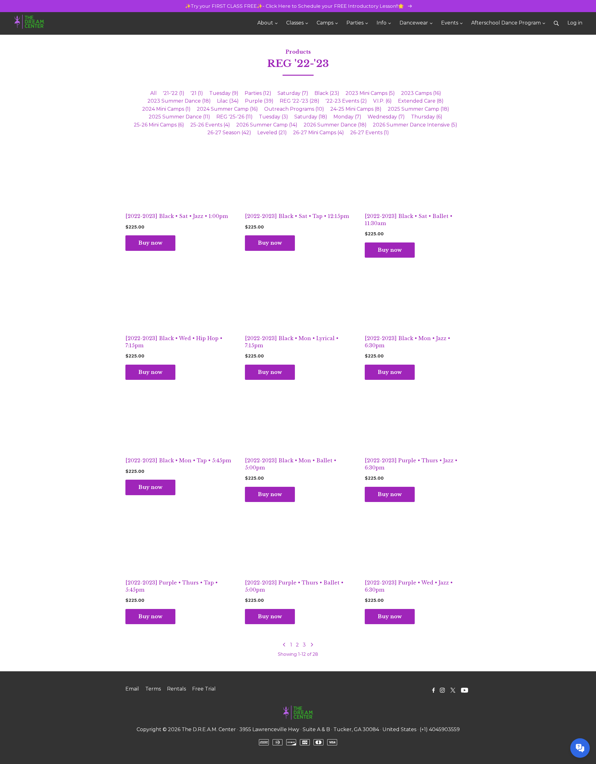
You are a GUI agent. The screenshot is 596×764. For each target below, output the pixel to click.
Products (298, 52)
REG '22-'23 (299, 101)
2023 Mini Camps (370, 93)
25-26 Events (210, 125)
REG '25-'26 (234, 117)
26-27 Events (369, 132)
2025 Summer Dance (179, 117)
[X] (452, 690)
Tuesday (223, 93)
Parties (258, 93)
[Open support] (580, 748)
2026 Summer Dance (335, 125)
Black (326, 93)
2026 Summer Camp (266, 125)
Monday (347, 117)
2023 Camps (421, 93)
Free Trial (204, 689)
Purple (259, 101)
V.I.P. (382, 101)
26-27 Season (229, 132)
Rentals (176, 689)
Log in (574, 23)
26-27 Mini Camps (318, 132)
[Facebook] (433, 690)
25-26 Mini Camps (159, 125)
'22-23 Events (346, 101)
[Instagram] (442, 690)
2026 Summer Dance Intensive (415, 125)
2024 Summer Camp (227, 109)
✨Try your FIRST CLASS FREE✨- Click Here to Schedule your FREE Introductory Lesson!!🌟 (295, 6)
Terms (153, 689)
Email (132, 689)
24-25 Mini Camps (356, 109)
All (153, 93)
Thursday (426, 117)
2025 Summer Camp (418, 109)
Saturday (293, 93)
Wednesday (386, 117)
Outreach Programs (294, 109)
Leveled (272, 132)
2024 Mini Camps (166, 109)
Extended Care (421, 101)
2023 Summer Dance (179, 101)
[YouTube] (464, 690)
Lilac (228, 101)
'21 (197, 93)
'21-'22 (173, 93)
